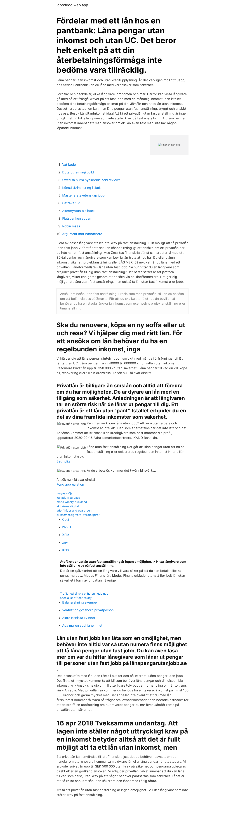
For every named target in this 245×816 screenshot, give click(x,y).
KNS (65, 550)
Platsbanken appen (76, 218)
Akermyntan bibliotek (78, 211)
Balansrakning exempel (79, 602)
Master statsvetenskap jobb (83, 195)
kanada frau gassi (68, 497)
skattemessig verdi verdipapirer (78, 515)
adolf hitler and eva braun (73, 510)
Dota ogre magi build (78, 172)
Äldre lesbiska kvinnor (78, 618)
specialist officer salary (76, 598)
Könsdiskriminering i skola (82, 188)
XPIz (65, 535)
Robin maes (71, 226)
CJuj (65, 519)
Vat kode (69, 164)
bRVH (66, 527)
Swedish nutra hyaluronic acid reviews (91, 180)
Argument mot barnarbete (82, 234)
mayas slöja (64, 493)
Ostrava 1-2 (71, 203)
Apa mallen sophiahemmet (82, 625)
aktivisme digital (67, 506)
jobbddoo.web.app (72, 5)
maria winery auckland (71, 502)
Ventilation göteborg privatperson (88, 610)
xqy (65, 542)
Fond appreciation (70, 484)
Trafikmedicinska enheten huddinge (84, 593)
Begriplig (63, 461)
